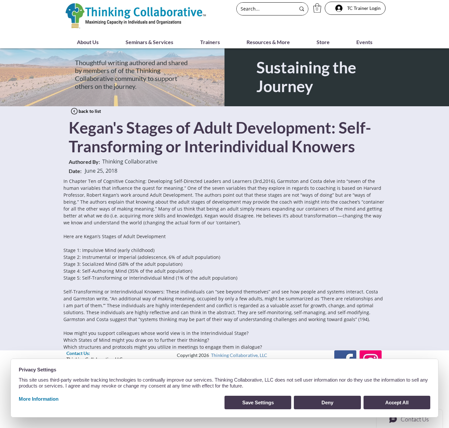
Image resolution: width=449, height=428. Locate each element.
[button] (317, 8)
